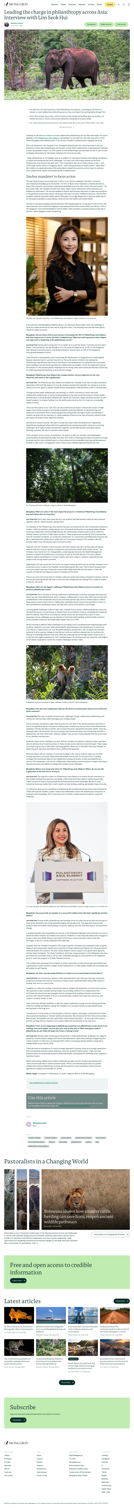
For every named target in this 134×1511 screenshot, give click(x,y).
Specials (82, 5)
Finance (52, 1142)
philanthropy (76, 1142)
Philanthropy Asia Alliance (48, 138)
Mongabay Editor (40, 1123)
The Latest (8, 1476)
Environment (101, 1138)
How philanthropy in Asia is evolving (44, 1083)
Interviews (63, 1142)
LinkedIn (105, 1455)
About (39, 1455)
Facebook (105, 1469)
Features (54, 5)
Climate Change (34, 1138)
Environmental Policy (36, 1142)
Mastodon (105, 1482)
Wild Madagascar (76, 1455)
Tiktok (104, 1472)
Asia (21, 25)
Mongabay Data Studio (78, 1476)
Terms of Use (42, 1476)
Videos (63, 5)
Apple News (106, 1489)
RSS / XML (106, 1492)
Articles (91, 5)
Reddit (104, 1476)
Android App (106, 1486)
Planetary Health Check (78, 1469)
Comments (91, 24)
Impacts (40, 1465)
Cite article (121, 24)
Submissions (41, 1472)
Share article (106, 24)
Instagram (106, 1459)
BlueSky (105, 1479)
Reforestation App (76, 1465)
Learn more (17, 1281)
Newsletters (41, 1469)
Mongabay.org (74, 1462)
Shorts (99, 5)
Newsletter (17, 1420)
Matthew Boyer (17, 23)
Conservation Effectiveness (80, 1472)
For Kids (72, 1459)
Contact (40, 1459)
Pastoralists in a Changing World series (109, 1234)
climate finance (51, 1138)
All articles (120, 1301)
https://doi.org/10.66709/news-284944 (74, 1106)
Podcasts (72, 5)
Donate (110, 5)
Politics (88, 1142)
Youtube (105, 1462)
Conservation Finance (83, 1138)
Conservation (66, 1138)
